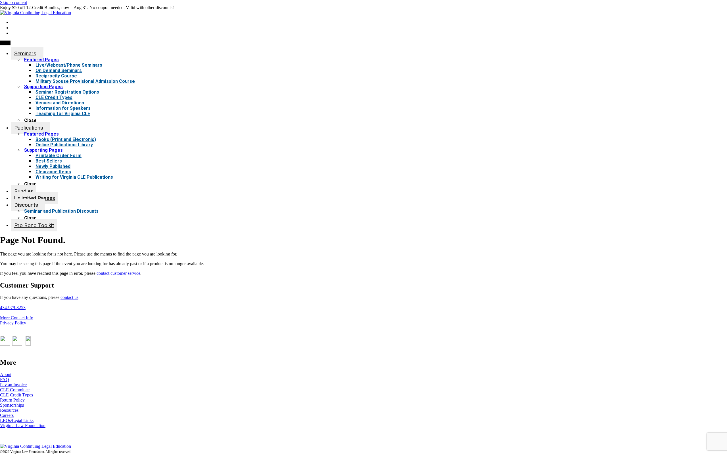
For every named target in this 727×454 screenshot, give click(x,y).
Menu (5, 43)
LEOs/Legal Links (17, 420)
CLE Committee (15, 389)
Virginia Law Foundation (22, 425)
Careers (7, 415)
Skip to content (13, 2)
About (5, 374)
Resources (9, 410)
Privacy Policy (13, 322)
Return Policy (12, 400)
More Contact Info (16, 317)
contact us (69, 297)
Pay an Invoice (13, 384)
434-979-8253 (13, 307)
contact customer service (118, 273)
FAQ (4, 379)
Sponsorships (12, 405)
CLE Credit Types (16, 394)
